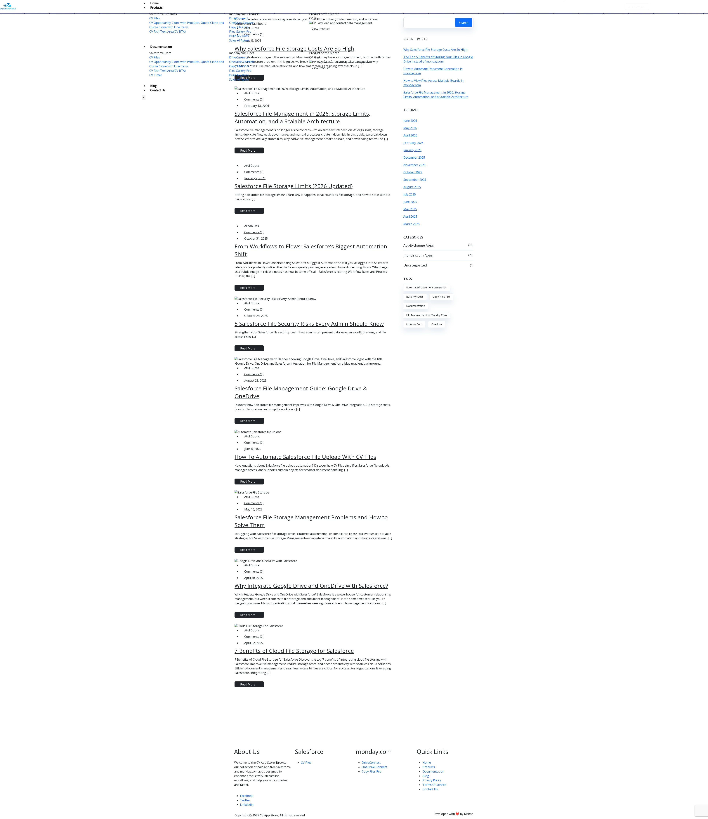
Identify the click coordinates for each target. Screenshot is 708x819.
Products (156, 8)
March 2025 (411, 224)
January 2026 (412, 150)
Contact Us (157, 90)
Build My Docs (415, 296)
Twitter (245, 800)
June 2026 (410, 121)
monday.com (414, 324)
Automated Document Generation (426, 287)
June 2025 (410, 202)
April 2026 (410, 135)
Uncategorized (415, 265)
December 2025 (414, 157)
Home (154, 3)
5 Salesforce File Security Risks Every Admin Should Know (309, 323)
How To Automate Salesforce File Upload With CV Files (305, 456)
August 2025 (412, 187)
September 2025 (414, 180)
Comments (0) (253, 172)
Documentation (161, 47)
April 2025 (410, 216)
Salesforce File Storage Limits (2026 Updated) (294, 186)
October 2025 (412, 172)
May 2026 (410, 128)
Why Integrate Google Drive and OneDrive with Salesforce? (311, 585)
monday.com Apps (418, 255)
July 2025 (409, 194)
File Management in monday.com (426, 315)
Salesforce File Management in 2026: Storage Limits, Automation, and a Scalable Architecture (302, 117)
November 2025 (414, 165)
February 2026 (413, 143)
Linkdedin (247, 805)
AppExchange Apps (418, 245)
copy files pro (441, 296)
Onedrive (436, 324)
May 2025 (410, 209)
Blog (153, 86)
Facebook (246, 796)
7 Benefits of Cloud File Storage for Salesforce (294, 650)
